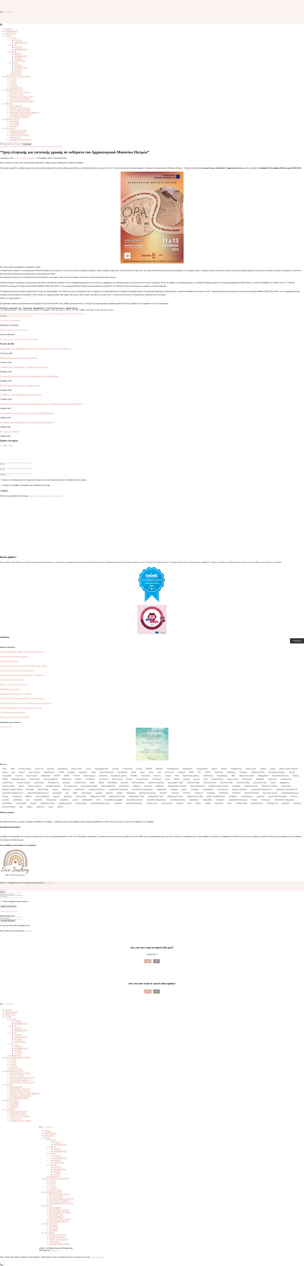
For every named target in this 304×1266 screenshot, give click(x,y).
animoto (50, 769)
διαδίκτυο (160, 786)
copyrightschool (101, 769)
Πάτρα (69, 314)
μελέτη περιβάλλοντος (216, 796)
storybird (71, 772)
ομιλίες (75, 800)
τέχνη (83, 314)
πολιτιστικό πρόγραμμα (284, 800)
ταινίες (198, 803)
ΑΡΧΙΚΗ (8, 29)
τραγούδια (218, 803)
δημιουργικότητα (108, 786)
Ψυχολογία (156, 779)
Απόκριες (243, 772)
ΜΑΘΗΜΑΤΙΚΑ (20, 43)
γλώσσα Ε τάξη (243, 783)
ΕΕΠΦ (57, 776)
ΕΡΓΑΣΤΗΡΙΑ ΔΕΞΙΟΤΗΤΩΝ (17, 76)
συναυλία (118, 803)
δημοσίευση (124, 786)
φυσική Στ (298, 803)
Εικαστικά (24, 314)
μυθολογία (17, 800)
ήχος (206, 779)
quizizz (22, 772)
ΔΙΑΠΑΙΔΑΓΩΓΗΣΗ (18, 131)
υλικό (229, 803)
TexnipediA (122, 772)
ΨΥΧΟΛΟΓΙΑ (15, 137)
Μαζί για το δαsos (246, 776)
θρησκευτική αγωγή (147, 793)
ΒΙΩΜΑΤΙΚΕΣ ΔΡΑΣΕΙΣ (20, 108)
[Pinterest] (4, 1006)
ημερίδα (99, 793)
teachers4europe (107, 772)
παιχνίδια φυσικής (177, 800)
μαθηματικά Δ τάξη (155, 796)
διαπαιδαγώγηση (197, 786)
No (156, 961)
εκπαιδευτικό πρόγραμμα (142, 789)
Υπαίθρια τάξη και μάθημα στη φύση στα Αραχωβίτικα (27, 422)
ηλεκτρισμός (86, 793)
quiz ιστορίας (34, 772)
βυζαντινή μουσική (156, 783)
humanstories (202, 769)
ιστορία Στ (199, 793)
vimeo (151, 772)
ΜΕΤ (233, 776)
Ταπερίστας (90, 779)
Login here (29, 931)
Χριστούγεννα (142, 779)
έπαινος (186, 779)
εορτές (184, 789)
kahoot (224, 769)
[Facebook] (0, 1006)
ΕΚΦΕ (66, 776)
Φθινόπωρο (117, 779)
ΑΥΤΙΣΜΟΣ (14, 122)
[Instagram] (2, 1006)
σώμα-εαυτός (166, 803)
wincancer (169, 772)
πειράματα (220, 800)
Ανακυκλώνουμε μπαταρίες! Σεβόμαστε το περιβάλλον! (22, 675)
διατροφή (236, 786)
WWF (191, 772)
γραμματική (284, 783)
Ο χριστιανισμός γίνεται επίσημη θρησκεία (17, 670)
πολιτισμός (76, 314)
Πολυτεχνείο (34, 779)
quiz (13, 772)
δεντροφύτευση (70, 786)
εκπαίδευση (79, 789)
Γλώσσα (18, 776)
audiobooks (63, 769)
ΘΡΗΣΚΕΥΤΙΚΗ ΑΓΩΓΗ (20, 92)
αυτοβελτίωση (80, 783)
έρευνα (197, 779)
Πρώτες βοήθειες (50, 779)
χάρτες (30, 807)
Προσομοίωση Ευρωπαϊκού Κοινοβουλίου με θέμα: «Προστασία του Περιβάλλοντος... (42, 404)
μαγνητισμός (81, 796)
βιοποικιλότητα (138, 783)
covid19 (115, 769)
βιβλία (101, 783)
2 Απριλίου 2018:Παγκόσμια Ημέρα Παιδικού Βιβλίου (22, 698)
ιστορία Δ (175, 793)
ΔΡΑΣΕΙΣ (9, 104)
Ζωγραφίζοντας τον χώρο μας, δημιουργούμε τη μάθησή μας (29, 376)
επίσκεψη (195, 789)
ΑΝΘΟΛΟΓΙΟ (15, 74)
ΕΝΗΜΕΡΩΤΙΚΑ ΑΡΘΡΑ (20, 140)
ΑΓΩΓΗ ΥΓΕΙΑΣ (17, 95)
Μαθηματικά (263, 776)
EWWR (149, 769)
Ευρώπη (157, 776)
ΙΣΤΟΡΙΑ (18, 72)
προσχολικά (21, 803)
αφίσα (92, 783)
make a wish (250, 769)
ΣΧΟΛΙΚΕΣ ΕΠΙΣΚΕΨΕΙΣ (20, 115)
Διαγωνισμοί (31, 776)
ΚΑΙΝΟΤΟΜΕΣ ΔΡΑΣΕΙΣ (20, 110)
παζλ (98, 800)
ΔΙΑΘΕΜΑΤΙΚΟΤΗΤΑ (14, 90)
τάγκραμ (179, 803)
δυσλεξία (30, 789)
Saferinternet (49, 772)
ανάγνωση (272, 779)
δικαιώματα (286, 786)
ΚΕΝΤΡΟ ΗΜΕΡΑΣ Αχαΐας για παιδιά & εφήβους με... (22, 652)
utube (142, 772)
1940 (12, 769)
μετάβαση (233, 796)
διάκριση (136, 786)
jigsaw (214, 769)
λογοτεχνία (16, 796)
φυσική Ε (286, 803)
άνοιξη (176, 779)
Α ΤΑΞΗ (13, 38)
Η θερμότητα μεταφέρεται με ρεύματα (15, 694)
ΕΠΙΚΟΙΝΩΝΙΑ (11, 31)
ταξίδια (208, 803)
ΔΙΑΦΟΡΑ (14, 126)
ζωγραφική (57, 793)
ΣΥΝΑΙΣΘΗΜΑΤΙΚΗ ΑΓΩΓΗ (22, 101)
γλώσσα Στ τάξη (260, 783)
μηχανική (260, 796)
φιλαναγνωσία (257, 803)
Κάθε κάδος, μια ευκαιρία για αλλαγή (18, 358)
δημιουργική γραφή (89, 786)
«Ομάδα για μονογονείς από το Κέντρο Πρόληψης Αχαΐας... (24, 666)
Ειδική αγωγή (89, 776)
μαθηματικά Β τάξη (117, 796)
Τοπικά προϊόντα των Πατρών (12, 680)
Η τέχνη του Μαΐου (9, 431)
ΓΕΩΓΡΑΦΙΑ (20, 61)
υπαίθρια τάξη (241, 803)
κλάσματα (236, 793)
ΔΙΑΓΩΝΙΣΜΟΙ (16, 106)
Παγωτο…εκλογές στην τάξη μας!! (14, 685)
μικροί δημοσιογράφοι (277, 796)
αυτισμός (66, 783)
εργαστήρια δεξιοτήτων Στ (38, 793)
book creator (76, 769)
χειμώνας (40, 807)
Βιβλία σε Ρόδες (258, 772)
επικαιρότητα (222, 789)
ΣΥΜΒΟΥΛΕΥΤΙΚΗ (18, 133)
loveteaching (236, 769)
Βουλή (292, 772)
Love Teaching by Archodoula (25, 158)
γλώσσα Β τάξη (209, 783)
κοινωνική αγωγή (270, 793)
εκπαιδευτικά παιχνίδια (118, 789)
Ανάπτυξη (218, 772)
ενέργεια (173, 789)
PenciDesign (50, 883)
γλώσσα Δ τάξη (226, 783)
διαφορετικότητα (251, 786)
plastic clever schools (288, 769)
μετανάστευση (247, 796)
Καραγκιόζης (222, 776)
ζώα (67, 793)
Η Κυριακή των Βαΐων (9, 661)
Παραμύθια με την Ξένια (10, 689)
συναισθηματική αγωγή (100, 803)
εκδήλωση (32, 314)
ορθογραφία (87, 800)
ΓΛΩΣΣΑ (18, 40)
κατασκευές (223, 793)
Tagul (93, 772)
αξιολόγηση (39, 783)
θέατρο (120, 793)
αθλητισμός (247, 779)
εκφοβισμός (161, 789)
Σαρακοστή (66, 779)
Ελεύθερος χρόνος (43, 314)
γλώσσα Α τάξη (193, 783)
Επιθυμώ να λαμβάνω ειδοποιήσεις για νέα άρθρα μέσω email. (26, 485)
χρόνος (60, 807)
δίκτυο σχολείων (35, 786)
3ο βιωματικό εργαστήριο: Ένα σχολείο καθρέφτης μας (27, 413)
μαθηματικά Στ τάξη (195, 796)
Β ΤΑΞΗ (13, 45)
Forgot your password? (8, 911)
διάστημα (148, 786)
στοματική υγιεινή (47, 803)
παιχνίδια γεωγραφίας (113, 800)
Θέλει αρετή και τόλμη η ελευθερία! (14, 717)
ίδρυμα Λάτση (217, 779)
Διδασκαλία (45, 776)
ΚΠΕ (177, 776)
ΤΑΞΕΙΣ (8, 36)
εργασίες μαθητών (239, 789)
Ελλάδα (52, 314)
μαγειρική (68, 796)
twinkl (133, 772)
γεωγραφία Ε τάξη (175, 783)
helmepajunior (173, 769)
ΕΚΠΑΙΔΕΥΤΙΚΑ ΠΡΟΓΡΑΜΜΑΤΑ (24, 113)
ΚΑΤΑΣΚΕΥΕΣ (16, 88)
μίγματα (56, 796)
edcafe (139, 769)
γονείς (17, 314)
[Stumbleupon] (9, 1006)
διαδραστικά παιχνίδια (177, 786)
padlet (272, 769)
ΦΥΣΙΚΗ (18, 58)
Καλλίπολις (208, 776)
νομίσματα (38, 800)
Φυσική (129, 779)
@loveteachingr (6, 727)
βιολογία (124, 783)
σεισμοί (33, 803)
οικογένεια (64, 800)
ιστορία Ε (187, 793)
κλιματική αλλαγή (251, 793)
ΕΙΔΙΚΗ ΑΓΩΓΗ (12, 119)
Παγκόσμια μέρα (18, 779)
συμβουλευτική (65, 803)
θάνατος (109, 793)
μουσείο (64, 314)
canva (88, 769)
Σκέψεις (78, 779)
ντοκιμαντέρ (51, 800)
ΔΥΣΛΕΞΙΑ (14, 124)
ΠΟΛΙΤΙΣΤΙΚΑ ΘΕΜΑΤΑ (20, 99)
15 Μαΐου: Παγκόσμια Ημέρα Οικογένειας (20, 394)
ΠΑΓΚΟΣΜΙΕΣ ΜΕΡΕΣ (19, 117)
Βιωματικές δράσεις (7, 314)
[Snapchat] (7, 1006)
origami (263, 769)
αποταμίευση (53, 783)
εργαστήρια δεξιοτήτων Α (261, 789)
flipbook (159, 769)
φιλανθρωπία (272, 803)
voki (159, 772)
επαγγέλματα (208, 789)
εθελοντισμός (43, 789)
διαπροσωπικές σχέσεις (219, 786)
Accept (93, 1257)
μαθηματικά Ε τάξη (175, 796)
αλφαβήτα (260, 779)
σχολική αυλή (151, 803)
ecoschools (127, 769)
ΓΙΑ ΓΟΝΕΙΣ (10, 128)
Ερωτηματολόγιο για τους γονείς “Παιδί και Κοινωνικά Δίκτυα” (26, 703)
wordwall (181, 772)
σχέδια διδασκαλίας (134, 803)
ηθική (75, 793)
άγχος (167, 779)
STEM (61, 772)
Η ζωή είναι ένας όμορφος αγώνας (14, 656)
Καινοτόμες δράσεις (191, 776)
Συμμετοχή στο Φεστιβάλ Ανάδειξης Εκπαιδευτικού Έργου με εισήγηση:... (36, 348)
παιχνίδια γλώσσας (135, 800)
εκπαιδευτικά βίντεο (96, 789)
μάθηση (28, 796)
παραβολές (194, 800)
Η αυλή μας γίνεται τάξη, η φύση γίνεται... (20, 385)
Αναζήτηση (27, 144)
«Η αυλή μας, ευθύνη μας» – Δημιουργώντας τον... (24, 367)
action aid (39, 769)
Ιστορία (58, 314)
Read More (101, 1257)
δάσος (21, 786)
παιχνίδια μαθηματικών (156, 800)
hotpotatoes (187, 769)
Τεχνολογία (103, 779)
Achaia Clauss (25, 769)
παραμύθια (207, 800)
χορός (50, 807)
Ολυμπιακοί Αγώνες (280, 776)
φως (21, 807)
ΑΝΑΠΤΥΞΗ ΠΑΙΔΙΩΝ (19, 135)
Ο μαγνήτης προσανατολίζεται (12, 712)
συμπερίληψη (81, 803)
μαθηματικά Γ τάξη (136, 796)
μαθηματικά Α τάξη (97, 796)
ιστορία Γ (163, 793)
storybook (83, 772)
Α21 (199, 772)
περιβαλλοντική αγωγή (237, 800)
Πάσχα (295, 776)
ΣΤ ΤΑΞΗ (13, 63)
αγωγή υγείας (232, 779)
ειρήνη (55, 789)
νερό (28, 800)
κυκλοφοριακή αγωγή (290, 793)
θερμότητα (131, 793)
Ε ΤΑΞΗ (13, 52)
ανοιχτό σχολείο (23, 783)
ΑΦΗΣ (208, 772)
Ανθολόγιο (231, 772)
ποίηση (254, 800)
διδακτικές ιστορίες (270, 786)
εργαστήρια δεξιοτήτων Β (286, 789)
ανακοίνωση (286, 779)
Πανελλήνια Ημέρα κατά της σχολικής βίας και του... (21, 708)
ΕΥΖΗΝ (76, 776)
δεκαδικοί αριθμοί (53, 786)
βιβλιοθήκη (112, 783)
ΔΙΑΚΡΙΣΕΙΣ (10, 34)
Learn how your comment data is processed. (45, 496)
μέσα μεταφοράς (43, 796)
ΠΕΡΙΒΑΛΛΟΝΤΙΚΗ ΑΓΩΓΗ (22, 97)
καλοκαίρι (211, 793)
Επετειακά (145, 776)
